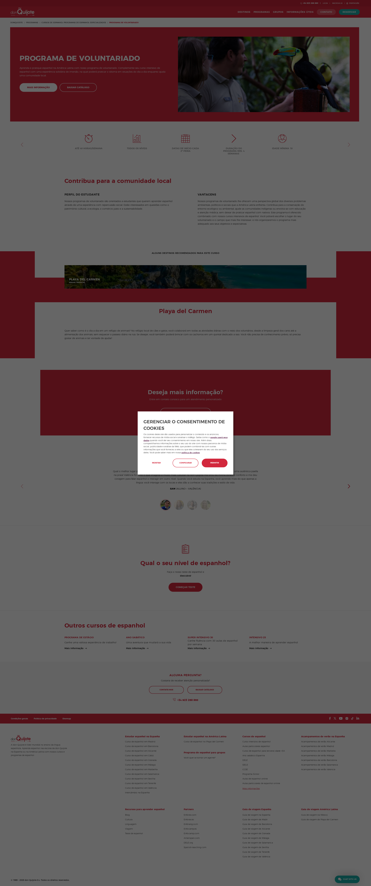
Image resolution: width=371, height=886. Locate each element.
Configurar (185, 463)
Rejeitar (156, 463)
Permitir (214, 463)
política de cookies (190, 453)
